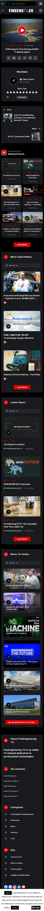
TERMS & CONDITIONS (20, 875)
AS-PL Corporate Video (19, 136)
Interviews (15, 820)
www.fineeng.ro (10, 786)
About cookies (17, 863)
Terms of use (16, 857)
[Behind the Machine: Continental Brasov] (22, 681)
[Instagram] (15, 887)
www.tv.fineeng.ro (11, 791)
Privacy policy (16, 869)
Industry (14, 832)
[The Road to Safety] (11, 163)
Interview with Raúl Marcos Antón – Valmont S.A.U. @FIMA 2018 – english (22, 298)
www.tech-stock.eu (11, 781)
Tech (20, 45)
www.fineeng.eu (10, 776)
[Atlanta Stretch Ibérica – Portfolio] (22, 360)
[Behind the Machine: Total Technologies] (22, 603)
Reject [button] (8, 893)
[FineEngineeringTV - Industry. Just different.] (21, 10)
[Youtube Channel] (23, 887)
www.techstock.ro (11, 796)
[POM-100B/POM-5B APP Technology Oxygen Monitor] (22, 321)
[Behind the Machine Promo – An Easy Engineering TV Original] (22, 627)
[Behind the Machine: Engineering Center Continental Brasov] (22, 705)
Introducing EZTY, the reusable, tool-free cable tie (11, 204)
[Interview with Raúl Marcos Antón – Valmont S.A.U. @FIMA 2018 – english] (22, 281)
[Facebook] (6, 887)
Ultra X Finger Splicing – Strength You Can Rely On (32, 204)
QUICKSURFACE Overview (17, 484)
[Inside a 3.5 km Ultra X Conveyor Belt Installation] (11, 217)
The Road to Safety (11, 175)
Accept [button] (14, 908)
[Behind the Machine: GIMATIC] (22, 579)
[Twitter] (10, 887)
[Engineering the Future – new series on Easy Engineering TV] (22, 653)
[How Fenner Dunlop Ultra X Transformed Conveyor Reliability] (32, 217)
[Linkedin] (19, 887)
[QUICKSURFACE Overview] (32, 163)
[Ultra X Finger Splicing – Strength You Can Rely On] (32, 190)
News (13, 45)
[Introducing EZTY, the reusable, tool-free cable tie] (11, 190)
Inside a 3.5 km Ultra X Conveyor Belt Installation (11, 231)
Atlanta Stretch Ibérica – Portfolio (22, 374)
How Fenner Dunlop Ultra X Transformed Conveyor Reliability (33, 231)
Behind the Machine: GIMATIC (18, 585)
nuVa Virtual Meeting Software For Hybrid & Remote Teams (24, 117)
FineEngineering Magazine (22, 814)
